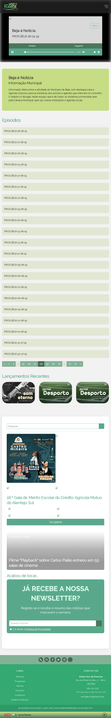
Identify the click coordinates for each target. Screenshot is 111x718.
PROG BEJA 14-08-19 (15, 231)
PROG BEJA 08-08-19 (15, 275)
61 (59, 363)
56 (29, 363)
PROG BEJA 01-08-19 (15, 331)
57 (35, 363)
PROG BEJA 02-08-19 (15, 320)
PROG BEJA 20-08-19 (15, 197)
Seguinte (79, 46)
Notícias (20, 677)
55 (23, 363)
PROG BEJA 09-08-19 (15, 264)
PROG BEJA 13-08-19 (15, 242)
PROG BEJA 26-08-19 (15, 153)
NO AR (7, 715)
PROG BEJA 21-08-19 (15, 186)
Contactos (20, 695)
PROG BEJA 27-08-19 (15, 142)
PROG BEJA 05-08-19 (15, 309)
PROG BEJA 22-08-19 (15, 175)
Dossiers (20, 690)
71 (75, 363)
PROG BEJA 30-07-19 (15, 353)
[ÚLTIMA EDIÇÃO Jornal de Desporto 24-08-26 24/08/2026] (92, 392)
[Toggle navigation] (106, 6)
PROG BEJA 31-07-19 (15, 342)
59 (47, 363)
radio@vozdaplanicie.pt (92, 697)
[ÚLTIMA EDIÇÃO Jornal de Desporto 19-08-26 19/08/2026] (55, 392)
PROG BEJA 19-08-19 (15, 209)
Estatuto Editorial (20, 700)
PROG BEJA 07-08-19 (15, 287)
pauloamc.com (86, 708)
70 (69, 363)
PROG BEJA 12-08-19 (15, 253)
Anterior (32, 46)
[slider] (45, 52)
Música (20, 686)
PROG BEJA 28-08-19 (15, 131)
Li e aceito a (31, 629)
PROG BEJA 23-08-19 (15, 164)
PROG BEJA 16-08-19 (15, 220)
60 (53, 363)
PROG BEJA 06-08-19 (15, 298)
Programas (20, 681)
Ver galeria (55, 522)
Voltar (94, 25)
